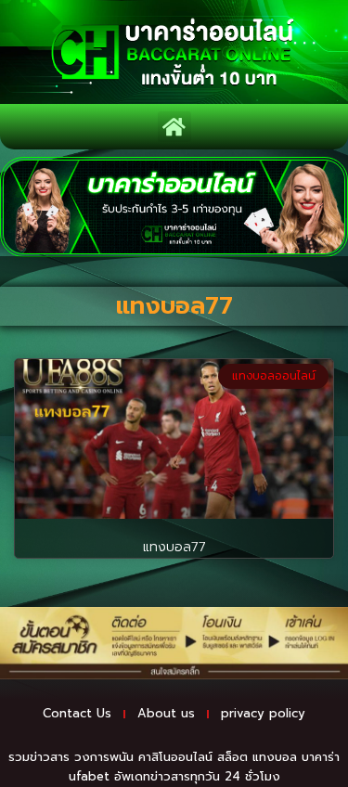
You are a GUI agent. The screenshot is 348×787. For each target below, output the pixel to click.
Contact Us (77, 713)
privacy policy (263, 713)
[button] (174, 126)
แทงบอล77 (174, 547)
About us (166, 713)
